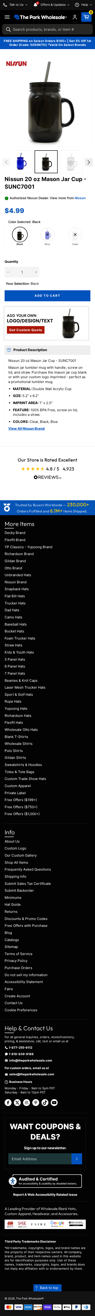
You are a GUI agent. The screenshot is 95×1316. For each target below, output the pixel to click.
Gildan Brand (15, 561)
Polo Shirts (14, 751)
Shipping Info (15, 876)
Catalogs (12, 940)
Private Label (15, 793)
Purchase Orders (18, 968)
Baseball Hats (16, 624)
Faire (9, 989)
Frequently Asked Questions (28, 869)
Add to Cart (47, 295)
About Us (12, 841)
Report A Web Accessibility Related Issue (45, 1194)
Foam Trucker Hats (20, 638)
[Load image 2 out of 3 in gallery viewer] (46, 161)
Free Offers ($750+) (21, 807)
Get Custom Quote (25, 330)
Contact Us (14, 1003)
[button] (47, 102)
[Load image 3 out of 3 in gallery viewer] (71, 161)
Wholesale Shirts (19, 743)
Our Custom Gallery (21, 855)
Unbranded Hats (18, 575)
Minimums (13, 897)
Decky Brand (15, 533)
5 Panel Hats (15, 659)
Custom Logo (15, 848)
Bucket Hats (14, 631)
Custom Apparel (18, 786)
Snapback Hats (17, 589)
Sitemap (11, 946)
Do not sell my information (26, 975)
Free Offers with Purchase (26, 925)
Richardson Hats (18, 715)
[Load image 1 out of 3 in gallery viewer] (20, 161)
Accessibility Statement (24, 982)
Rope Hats (13, 701)
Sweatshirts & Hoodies (23, 765)
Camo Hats (13, 617)
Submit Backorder (19, 890)
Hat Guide (13, 904)
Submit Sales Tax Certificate (28, 883)
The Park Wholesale (29, 1298)
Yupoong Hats (16, 708)
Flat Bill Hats (15, 596)
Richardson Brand (19, 554)
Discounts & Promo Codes (26, 918)
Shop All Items (16, 862)
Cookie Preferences (21, 1010)
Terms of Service (19, 954)
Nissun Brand (16, 582)
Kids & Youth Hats (19, 652)
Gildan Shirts (15, 757)
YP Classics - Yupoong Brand (28, 547)
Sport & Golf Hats (19, 694)
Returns (11, 911)
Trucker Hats (15, 603)
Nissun (80, 198)
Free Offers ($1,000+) (22, 814)
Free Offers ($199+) (21, 800)
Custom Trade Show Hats (25, 779)
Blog (8, 932)
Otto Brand (13, 568)
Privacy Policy (16, 960)
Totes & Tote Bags (19, 772)
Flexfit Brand (15, 540)
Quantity (11, 261)
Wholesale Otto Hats (21, 729)
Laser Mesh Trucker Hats (25, 687)
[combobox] (47, 29)
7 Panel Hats (15, 673)
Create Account (17, 996)
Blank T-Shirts (16, 737)
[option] (20, 162)
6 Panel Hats (15, 666)
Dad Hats (12, 610)
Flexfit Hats (14, 722)
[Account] (75, 17)
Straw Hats (13, 645)
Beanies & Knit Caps (21, 680)
